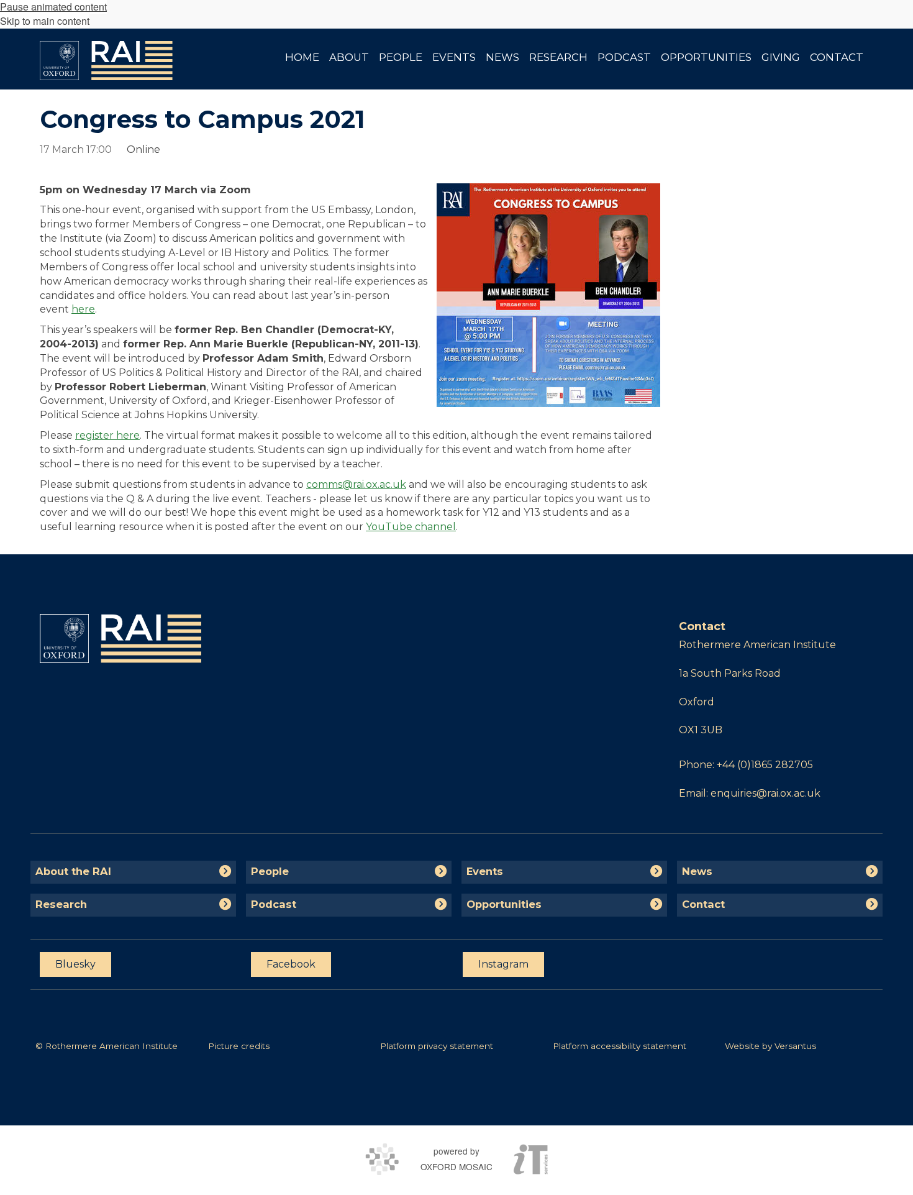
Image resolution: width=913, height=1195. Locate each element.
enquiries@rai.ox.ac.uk (765, 793)
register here (107, 435)
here (83, 309)
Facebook (291, 964)
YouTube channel (411, 527)
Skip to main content (44, 21)
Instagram (503, 964)
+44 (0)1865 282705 (765, 765)
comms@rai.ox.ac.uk (356, 484)
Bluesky (75, 964)
